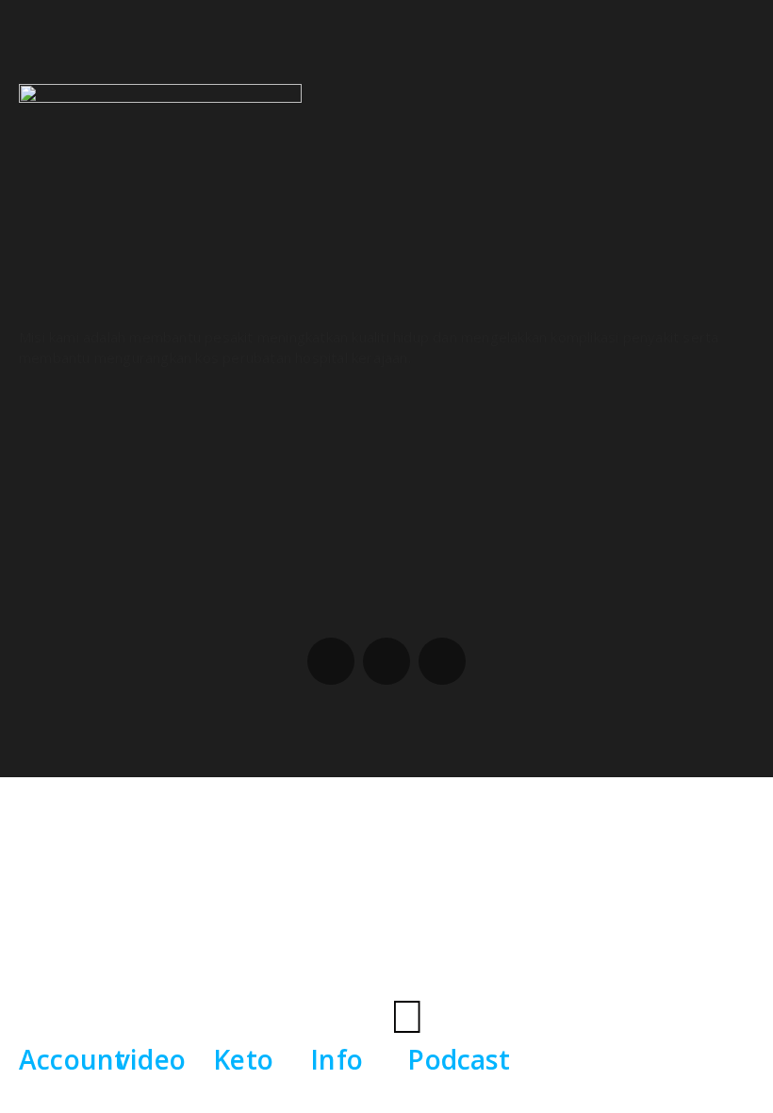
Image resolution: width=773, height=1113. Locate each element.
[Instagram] (386, 661)
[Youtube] (442, 661)
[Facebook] (330, 661)
